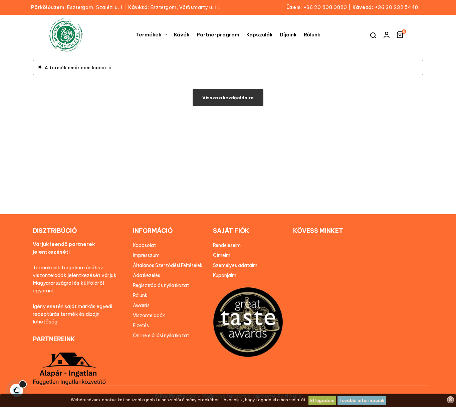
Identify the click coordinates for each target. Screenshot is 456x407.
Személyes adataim (235, 265)
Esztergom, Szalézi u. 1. (79, 7)
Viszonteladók (149, 315)
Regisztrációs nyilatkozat (161, 285)
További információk (361, 400)
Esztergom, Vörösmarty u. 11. (174, 7)
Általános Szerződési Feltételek (167, 265)
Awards (141, 305)
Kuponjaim (224, 275)
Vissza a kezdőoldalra (228, 97)
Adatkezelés (146, 275)
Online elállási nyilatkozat (161, 335)
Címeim (221, 255)
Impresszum (146, 255)
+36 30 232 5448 (397, 7)
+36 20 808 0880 (325, 7)
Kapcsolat (144, 245)
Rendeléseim (227, 245)
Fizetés (141, 325)
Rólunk (140, 295)
